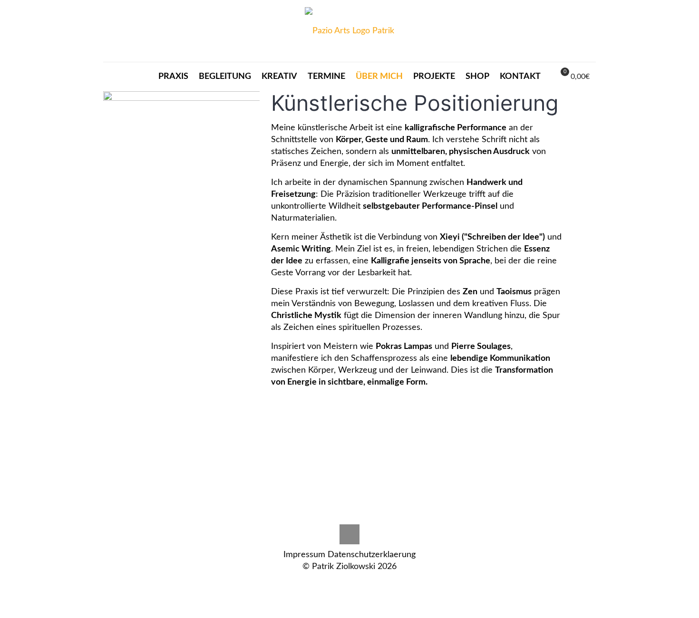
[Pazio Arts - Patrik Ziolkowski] (349, 31)
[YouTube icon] (369, 583)
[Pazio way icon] (339, 583)
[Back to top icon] (349, 534)
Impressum (304, 554)
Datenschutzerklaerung (372, 554)
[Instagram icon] (329, 583)
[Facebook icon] (359, 583)
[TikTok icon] (349, 583)
